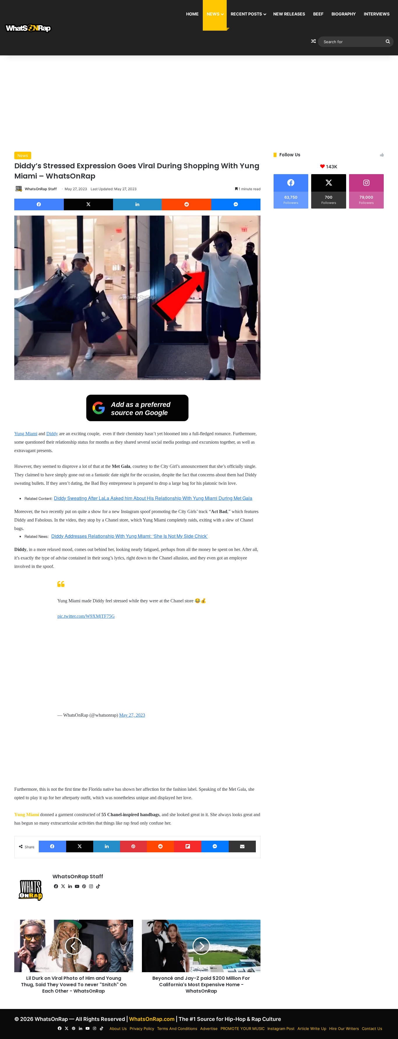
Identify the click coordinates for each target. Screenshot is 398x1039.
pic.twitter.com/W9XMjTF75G (86, 616)
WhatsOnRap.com (152, 1019)
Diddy (52, 433)
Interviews (377, 13)
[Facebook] (39, 204)
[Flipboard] (187, 846)
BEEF (318, 13)
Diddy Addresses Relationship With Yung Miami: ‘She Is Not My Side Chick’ (129, 536)
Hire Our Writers (344, 1028)
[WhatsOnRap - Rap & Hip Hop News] (28, 28)
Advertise (209, 1028)
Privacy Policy (142, 1028)
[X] (88, 204)
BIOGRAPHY (344, 13)
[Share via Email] (242, 846)
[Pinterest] (133, 846)
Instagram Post (281, 1028)
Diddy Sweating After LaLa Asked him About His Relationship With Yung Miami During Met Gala (153, 498)
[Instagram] (90, 886)
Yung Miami (25, 433)
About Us (118, 1028)
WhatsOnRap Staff (41, 189)
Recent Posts (246, 13)
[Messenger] (235, 204)
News (213, 13)
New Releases (289, 13)
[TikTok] (97, 886)
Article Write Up (311, 1028)
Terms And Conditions (177, 1028)
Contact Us (372, 1028)
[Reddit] (186, 204)
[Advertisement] (199, 102)
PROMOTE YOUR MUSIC (243, 1028)
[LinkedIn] (137, 204)
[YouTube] (76, 886)
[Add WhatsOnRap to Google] (137, 419)
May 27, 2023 (132, 715)
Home (192, 13)
